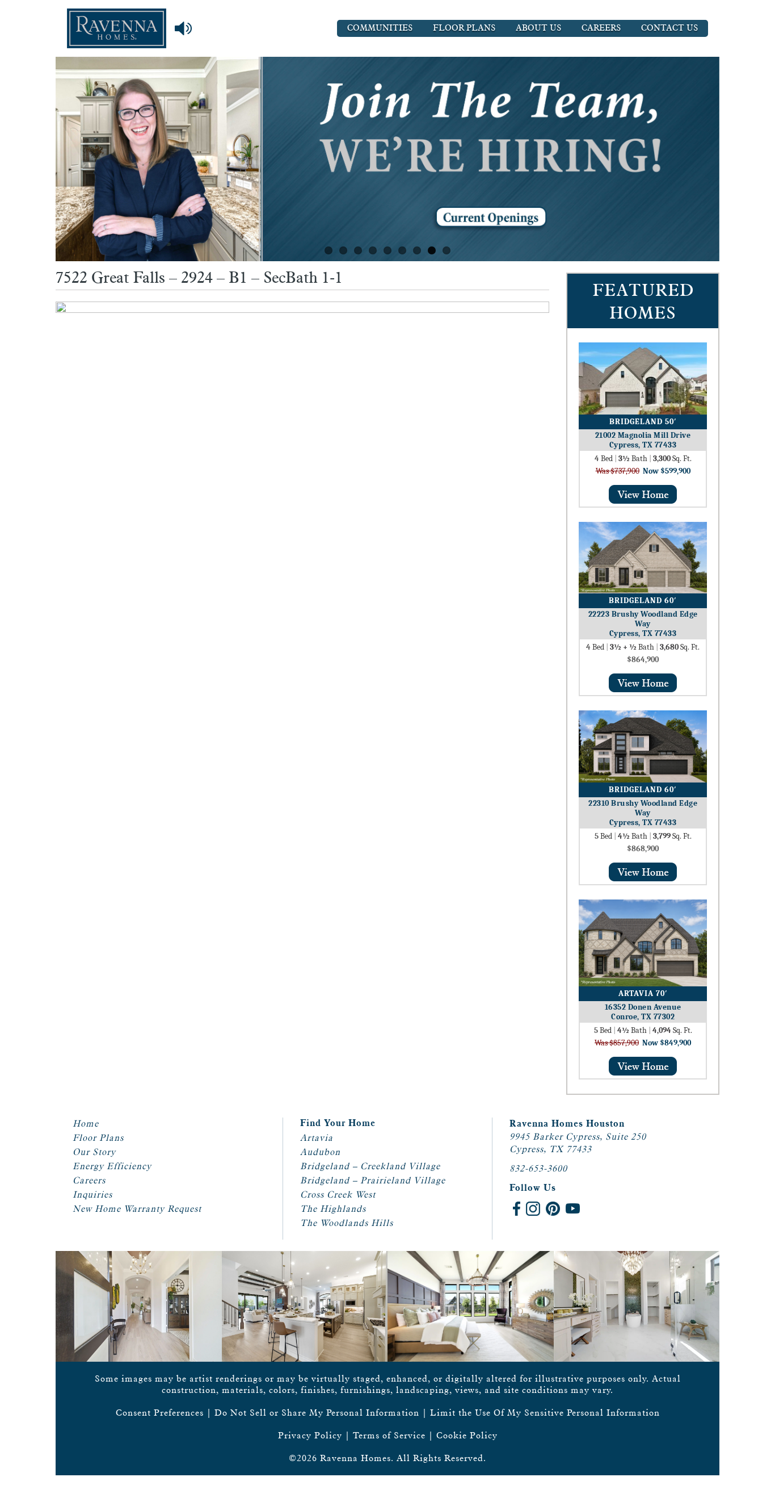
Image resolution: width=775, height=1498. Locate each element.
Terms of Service (389, 1435)
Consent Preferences (160, 1412)
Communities (379, 28)
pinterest (553, 1209)
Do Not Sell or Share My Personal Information (316, 1412)
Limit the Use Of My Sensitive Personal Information (545, 1412)
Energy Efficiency (112, 1166)
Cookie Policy (467, 1435)
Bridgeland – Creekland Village (370, 1166)
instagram (533, 1209)
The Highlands (333, 1208)
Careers (601, 28)
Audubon (320, 1151)
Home (86, 1123)
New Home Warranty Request (137, 1208)
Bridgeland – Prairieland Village (372, 1180)
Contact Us (669, 28)
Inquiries (92, 1194)
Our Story (94, 1151)
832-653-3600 (538, 1168)
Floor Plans (464, 28)
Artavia (316, 1137)
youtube (573, 1209)
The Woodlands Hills (346, 1222)
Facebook (516, 1209)
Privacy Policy (310, 1435)
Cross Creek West (338, 1194)
